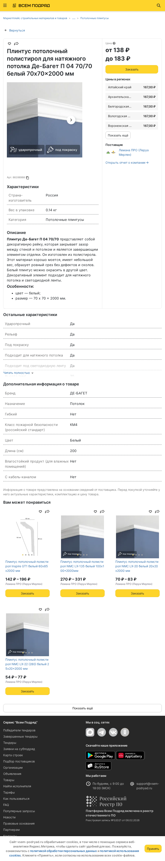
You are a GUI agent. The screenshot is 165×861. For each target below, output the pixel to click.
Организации (13, 767)
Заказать (132, 69)
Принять (153, 849)
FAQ (6, 805)
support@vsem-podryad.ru (147, 786)
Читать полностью (16, 372)
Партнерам (11, 829)
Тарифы (9, 792)
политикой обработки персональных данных (63, 851)
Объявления (12, 774)
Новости (9, 817)
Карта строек (13, 755)
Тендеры (9, 742)
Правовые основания (19, 823)
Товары (8, 780)
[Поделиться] (16, 43)
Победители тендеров (19, 730)
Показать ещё (118, 135)
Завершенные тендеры (20, 736)
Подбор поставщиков (19, 761)
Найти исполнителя (17, 786)
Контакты (10, 836)
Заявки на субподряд (19, 749)
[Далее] (71, 120)
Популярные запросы (19, 811)
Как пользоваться (16, 798)
